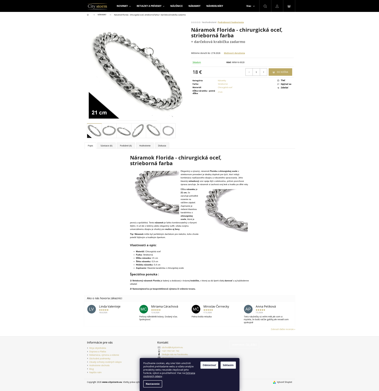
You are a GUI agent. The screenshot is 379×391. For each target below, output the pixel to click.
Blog (91, 368)
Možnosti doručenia (234, 53)
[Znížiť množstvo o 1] (249, 72)
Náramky (222, 80)
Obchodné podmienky (99, 358)
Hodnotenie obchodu (99, 365)
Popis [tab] (90, 145)
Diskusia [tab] (162, 145)
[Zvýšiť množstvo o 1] (263, 72)
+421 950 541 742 (170, 350)
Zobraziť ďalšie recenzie (282, 329)
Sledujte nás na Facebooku (175, 354)
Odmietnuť (209, 365)
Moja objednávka (97, 348)
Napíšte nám (95, 372)
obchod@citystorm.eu (172, 347)
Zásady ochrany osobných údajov (105, 361)
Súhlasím (228, 365)
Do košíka (282, 72)
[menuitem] (124, 6)
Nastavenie (153, 383)
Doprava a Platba (97, 351)
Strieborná (223, 84)
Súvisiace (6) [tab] (106, 145)
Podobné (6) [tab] (126, 145)
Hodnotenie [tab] (145, 145)
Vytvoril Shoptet (284, 382)
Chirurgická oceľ (225, 87)
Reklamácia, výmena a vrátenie (104, 355)
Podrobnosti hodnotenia (231, 22)
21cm (220, 92)
